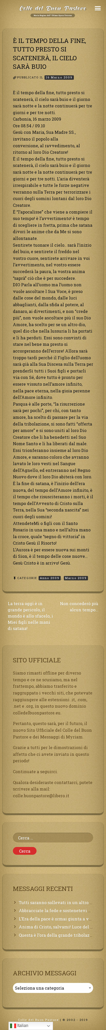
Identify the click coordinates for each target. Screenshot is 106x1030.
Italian (22, 1025)
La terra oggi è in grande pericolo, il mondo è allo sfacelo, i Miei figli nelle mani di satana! (30, 616)
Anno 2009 (49, 578)
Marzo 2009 (76, 578)
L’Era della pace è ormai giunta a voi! (56, 919)
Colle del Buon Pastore (38, 1020)
